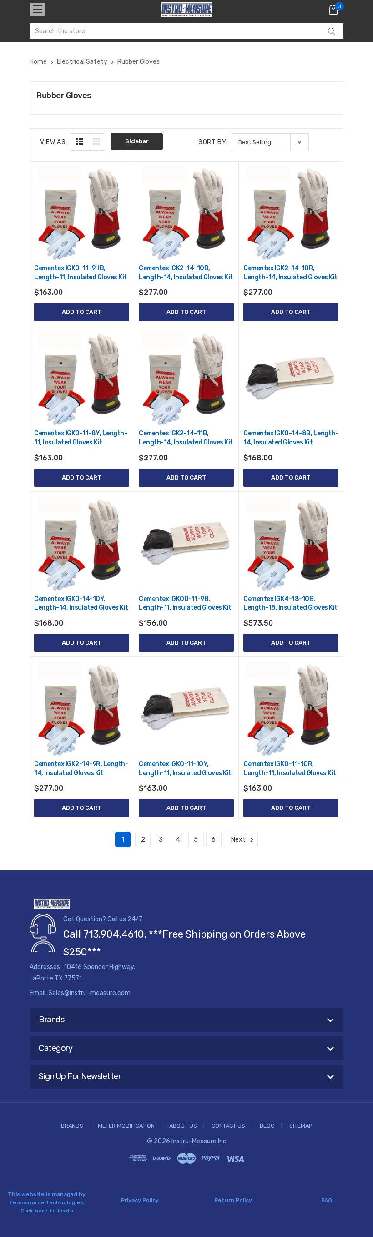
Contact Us (228, 1126)
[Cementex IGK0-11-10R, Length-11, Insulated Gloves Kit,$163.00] (290, 709)
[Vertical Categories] (37, 9)
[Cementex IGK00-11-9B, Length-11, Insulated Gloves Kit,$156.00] (186, 543)
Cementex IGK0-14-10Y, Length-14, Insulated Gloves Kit (81, 603)
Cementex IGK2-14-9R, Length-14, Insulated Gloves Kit (81, 768)
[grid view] (79, 142)
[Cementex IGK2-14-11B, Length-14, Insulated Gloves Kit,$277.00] (186, 378)
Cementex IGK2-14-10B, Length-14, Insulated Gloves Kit (186, 272)
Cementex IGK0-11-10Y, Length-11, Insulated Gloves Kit (185, 768)
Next (239, 839)
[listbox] (270, 142)
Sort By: (213, 142)
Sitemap (301, 1126)
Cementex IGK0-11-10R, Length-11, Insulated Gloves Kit (289, 768)
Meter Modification (126, 1126)
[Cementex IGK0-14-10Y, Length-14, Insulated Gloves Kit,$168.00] (81, 543)
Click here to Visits (46, 1210)
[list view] (96, 142)
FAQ (326, 1200)
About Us (183, 1126)
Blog (267, 1126)
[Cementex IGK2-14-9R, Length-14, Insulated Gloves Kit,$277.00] (81, 709)
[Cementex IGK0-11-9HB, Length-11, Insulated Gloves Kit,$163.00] (81, 213)
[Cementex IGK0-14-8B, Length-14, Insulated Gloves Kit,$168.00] (290, 378)
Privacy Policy (140, 1200)
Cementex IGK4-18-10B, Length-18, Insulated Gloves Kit (290, 603)
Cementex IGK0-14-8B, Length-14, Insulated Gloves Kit (290, 437)
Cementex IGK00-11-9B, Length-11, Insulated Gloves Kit (185, 603)
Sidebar (137, 141)
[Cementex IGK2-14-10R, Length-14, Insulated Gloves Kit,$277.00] (290, 213)
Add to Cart (81, 311)
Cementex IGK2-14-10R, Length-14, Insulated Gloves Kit (290, 272)
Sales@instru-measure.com (89, 993)
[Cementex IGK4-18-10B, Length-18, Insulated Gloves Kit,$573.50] (290, 543)
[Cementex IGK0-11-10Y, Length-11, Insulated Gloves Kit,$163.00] (186, 709)
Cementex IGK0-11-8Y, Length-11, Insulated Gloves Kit (80, 437)
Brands (72, 1126)
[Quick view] (121, 212)
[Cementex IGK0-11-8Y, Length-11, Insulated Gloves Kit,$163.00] (81, 378)
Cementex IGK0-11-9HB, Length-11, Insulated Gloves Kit (80, 272)
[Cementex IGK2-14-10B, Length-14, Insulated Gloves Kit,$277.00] (186, 213)
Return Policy (233, 1200)
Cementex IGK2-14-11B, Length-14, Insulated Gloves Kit (186, 437)
